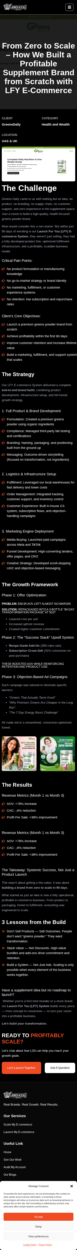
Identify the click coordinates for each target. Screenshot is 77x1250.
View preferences (38, 1236)
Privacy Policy (45, 1245)
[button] (71, 1186)
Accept (38, 1216)
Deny (38, 1226)
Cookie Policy (30, 1245)
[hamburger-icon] (69, 7)
